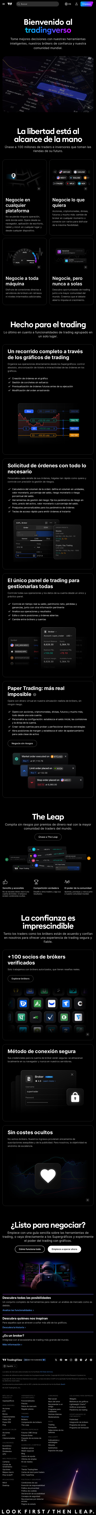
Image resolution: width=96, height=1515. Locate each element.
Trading (51, 1425)
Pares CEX (6, 1419)
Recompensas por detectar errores (32, 1500)
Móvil (4, 1483)
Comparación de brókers (31, 1422)
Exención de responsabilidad (33, 1485)
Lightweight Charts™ (78, 1404)
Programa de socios (78, 1425)
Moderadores (53, 1417)
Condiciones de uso (29, 1483)
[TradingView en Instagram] (71, 1360)
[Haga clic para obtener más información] (34, 694)
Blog (23, 1453)
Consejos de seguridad (30, 1496)
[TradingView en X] (56, 1360)
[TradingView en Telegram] (81, 1360)
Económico (6, 1446)
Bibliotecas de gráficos (79, 1401)
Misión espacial (27, 1451)
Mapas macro (8, 1472)
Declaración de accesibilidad (33, 1493)
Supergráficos (8, 1401)
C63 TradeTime (27, 1475)
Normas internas (55, 1414)
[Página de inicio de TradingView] (10, 4)
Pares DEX (6, 1422)
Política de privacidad (30, 1488)
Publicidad (74, 1419)
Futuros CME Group (29, 1433)
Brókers (24, 1419)
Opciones (6, 1469)
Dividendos (7, 1451)
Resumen (25, 1417)
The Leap (25, 1425)
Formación (52, 1427)
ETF (4, 1411)
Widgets (73, 1399)
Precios (24, 1403)
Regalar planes (27, 1409)
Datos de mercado (28, 1406)
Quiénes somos (27, 1448)
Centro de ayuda (28, 1456)
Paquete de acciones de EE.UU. (31, 1439)
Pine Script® (7, 1475)
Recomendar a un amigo (55, 1405)
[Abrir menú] (3, 3)
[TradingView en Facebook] (61, 1360)
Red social (52, 1399)
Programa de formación (79, 1428)
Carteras (6, 1462)
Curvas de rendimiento (7, 1465)
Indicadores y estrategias (53, 1441)
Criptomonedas (8, 1417)
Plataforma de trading (78, 1410)
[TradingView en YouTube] (66, 1360)
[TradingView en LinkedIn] (76, 1360)
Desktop (5, 1485)
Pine (4, 1425)
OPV (4, 1454)
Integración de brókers (79, 1422)
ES (69, 4)
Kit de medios (26, 1462)
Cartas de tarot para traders (32, 1472)
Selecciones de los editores (55, 1431)
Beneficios (6, 1448)
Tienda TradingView (29, 1469)
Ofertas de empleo (29, 1459)
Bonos (5, 1414)
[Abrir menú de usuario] (76, 3)
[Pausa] (88, 107)
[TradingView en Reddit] (91, 1360)
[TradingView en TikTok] (86, 1360)
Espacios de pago (55, 1450)
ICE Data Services (46, 1372)
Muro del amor (54, 1401)
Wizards (51, 1445)
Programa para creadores (54, 1410)
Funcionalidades (28, 1401)
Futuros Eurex (27, 1435)
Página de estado (28, 1504)
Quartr (63, 1384)
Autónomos (52, 1448)
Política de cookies (29, 1491)
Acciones (6, 1408)
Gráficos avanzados (78, 1407)
